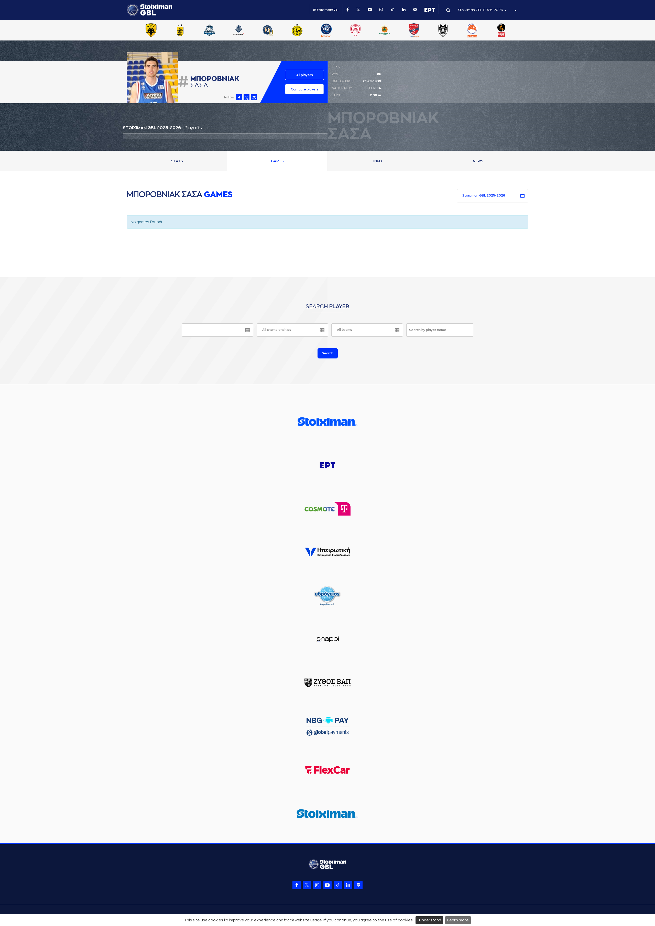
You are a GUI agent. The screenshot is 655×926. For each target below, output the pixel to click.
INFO (377, 161)
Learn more (458, 920)
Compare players (304, 89)
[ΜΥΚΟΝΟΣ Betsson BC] (326, 31)
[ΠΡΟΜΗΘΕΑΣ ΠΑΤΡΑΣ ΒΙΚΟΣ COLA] (501, 31)
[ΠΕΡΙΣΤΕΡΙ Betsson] (472, 31)
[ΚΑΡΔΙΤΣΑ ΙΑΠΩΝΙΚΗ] (238, 31)
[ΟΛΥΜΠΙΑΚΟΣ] (355, 31)
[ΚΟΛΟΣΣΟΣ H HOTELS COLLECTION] (268, 31)
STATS (177, 161)
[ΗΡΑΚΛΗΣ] (209, 31)
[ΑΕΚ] (151, 31)
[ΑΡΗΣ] (180, 31)
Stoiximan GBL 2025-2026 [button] (481, 10)
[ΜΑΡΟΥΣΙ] (297, 31)
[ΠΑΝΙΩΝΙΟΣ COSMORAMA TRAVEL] (413, 31)
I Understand (429, 920)
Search (327, 353)
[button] (515, 10)
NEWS (478, 161)
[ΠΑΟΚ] (443, 31)
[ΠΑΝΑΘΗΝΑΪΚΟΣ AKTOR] (384, 31)
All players (304, 75)
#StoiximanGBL (326, 10)
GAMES (277, 161)
